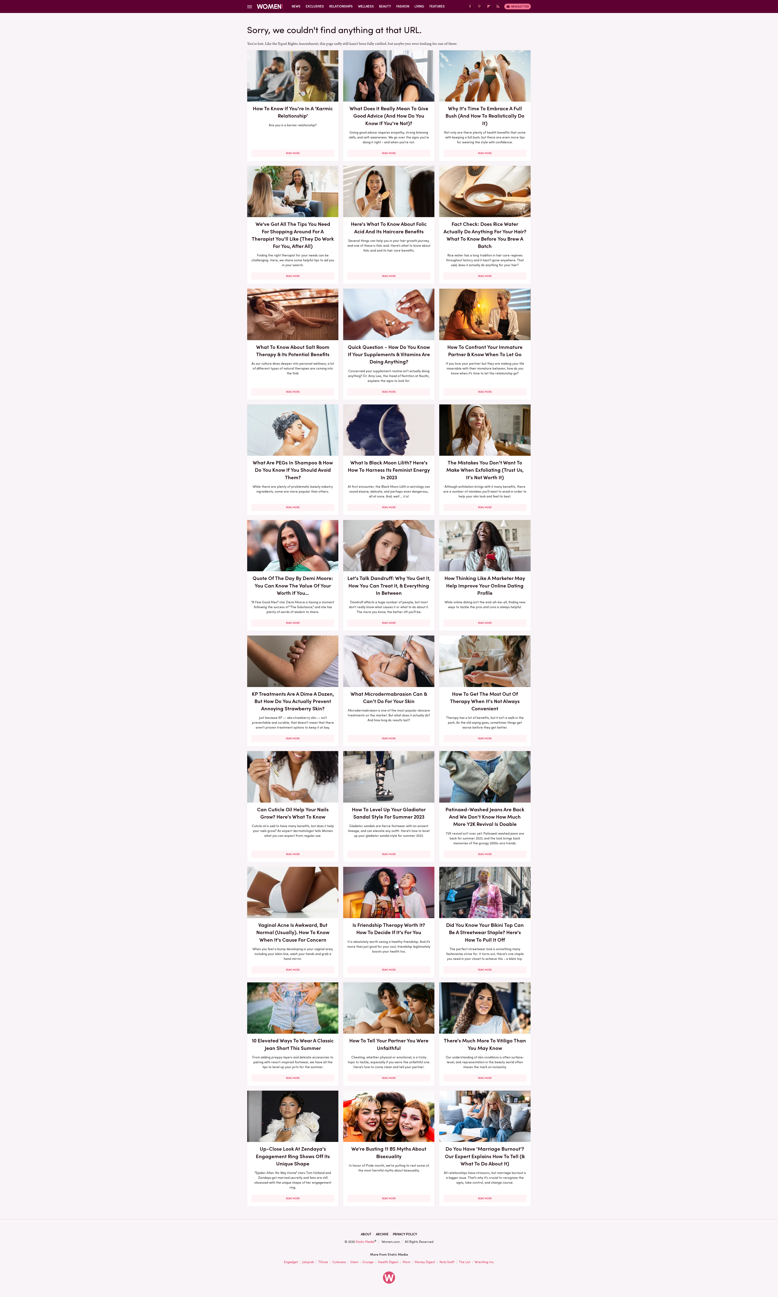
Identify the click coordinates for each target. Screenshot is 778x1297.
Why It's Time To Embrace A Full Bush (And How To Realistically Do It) (485, 115)
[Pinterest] (479, 7)
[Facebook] (470, 7)
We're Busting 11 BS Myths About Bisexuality (388, 1152)
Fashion (402, 6)
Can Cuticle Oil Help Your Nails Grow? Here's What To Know (293, 813)
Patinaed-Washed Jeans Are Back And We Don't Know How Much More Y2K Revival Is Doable (485, 816)
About (366, 1234)
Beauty (385, 6)
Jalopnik (308, 1262)
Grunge (368, 1262)
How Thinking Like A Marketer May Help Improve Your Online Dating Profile (485, 585)
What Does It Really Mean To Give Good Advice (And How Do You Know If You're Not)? (388, 115)
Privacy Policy (405, 1234)
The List (464, 1262)
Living (419, 6)
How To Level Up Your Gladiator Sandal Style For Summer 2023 (389, 813)
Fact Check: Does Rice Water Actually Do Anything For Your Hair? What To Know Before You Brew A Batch (485, 235)
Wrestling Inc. (484, 1262)
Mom (406, 1262)
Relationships (341, 6)
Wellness (366, 6)
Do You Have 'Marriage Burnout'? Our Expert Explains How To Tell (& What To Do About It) (485, 1156)
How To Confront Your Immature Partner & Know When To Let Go (485, 350)
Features (437, 6)
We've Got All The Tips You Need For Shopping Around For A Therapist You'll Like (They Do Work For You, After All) (293, 235)
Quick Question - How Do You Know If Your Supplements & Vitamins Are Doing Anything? (389, 354)
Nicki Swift (446, 1262)
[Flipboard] (489, 7)
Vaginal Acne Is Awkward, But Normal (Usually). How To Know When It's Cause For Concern (292, 932)
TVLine (323, 1262)
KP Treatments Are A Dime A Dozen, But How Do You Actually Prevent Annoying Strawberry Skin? (293, 701)
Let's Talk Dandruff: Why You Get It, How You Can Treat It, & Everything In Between (388, 585)
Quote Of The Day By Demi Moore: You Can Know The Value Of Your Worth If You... (293, 585)
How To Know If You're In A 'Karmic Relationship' (293, 112)
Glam (354, 1262)
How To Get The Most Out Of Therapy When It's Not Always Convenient (485, 701)
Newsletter (520, 6)
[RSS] (498, 7)
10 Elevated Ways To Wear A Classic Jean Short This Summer (293, 1044)
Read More (293, 153)
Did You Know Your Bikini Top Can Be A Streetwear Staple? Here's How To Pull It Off (485, 932)
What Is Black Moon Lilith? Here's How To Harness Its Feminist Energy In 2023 (389, 470)
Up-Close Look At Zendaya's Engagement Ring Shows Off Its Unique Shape (293, 1156)
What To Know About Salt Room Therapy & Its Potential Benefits (292, 350)
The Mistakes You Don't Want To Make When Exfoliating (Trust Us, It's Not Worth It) (485, 470)
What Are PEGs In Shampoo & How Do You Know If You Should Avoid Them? (293, 470)
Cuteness (339, 1262)
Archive (382, 1234)
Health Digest (388, 1262)
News (296, 6)
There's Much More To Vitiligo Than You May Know (485, 1044)
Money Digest (425, 1262)
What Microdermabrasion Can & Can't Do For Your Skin (389, 697)
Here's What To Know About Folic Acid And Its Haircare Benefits (389, 227)
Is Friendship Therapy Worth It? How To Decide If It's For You (389, 928)
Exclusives (315, 6)
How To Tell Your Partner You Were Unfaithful (389, 1044)
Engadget (291, 1262)
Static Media (365, 1242)
